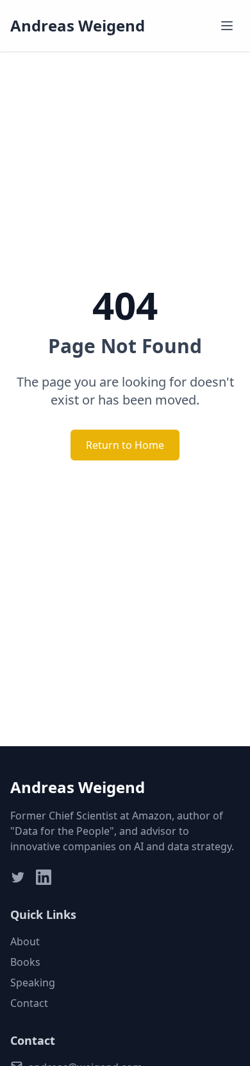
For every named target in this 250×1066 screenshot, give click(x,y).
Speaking (32, 982)
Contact (29, 1003)
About (25, 941)
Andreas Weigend (77, 25)
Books (25, 962)
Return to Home (125, 445)
